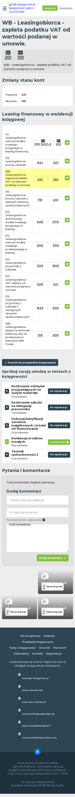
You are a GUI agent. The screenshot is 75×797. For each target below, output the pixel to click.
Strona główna (30, 635)
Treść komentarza (19, 524)
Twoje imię (27, 500)
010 (37, 144)
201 (8, 57)
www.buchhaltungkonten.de (38, 713)
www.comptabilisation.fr (36, 725)
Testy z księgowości (22, 647)
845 (56, 265)
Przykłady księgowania (37, 641)
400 (40, 222)
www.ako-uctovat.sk (34, 702)
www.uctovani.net (32, 690)
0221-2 (46, 144)
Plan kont (59, 647)
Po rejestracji (59, 392)
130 (20, 57)
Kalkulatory (21, 653)
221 (55, 284)
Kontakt (37, 653)
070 (55, 222)
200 (40, 245)
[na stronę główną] (24, 8)
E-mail (23, 512)
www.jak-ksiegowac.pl (35, 678)
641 (40, 162)
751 (40, 200)
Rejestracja (66, 8)
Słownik (44, 647)
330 (56, 245)
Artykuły (49, 635)
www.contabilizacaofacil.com (39, 737)
